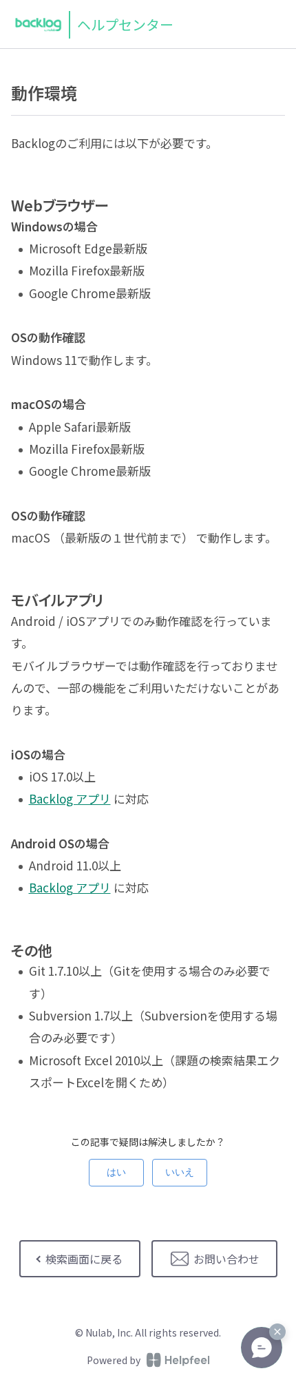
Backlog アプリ (70, 798)
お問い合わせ (226, 1258)
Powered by (113, 1360)
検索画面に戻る (84, 1258)
